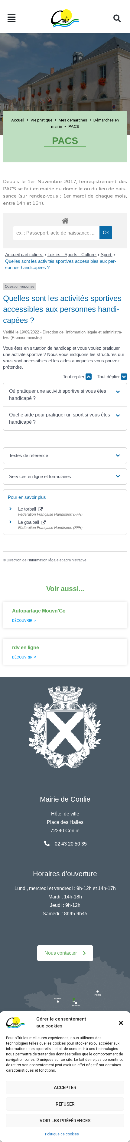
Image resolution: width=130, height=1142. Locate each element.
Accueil (17, 120)
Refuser (65, 1104)
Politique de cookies (62, 1134)
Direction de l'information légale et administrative (46, 560)
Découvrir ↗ (24, 621)
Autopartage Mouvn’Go (39, 610)
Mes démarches (73, 120)
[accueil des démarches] (65, 220)
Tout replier (74, 376)
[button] (121, 1023)
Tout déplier (109, 376)
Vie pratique (41, 120)
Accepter (65, 1087)
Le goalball (29, 522)
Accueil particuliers (24, 254)
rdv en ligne (25, 647)
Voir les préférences (65, 1120)
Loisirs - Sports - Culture (72, 254)
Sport (106, 254)
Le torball (27, 508)
